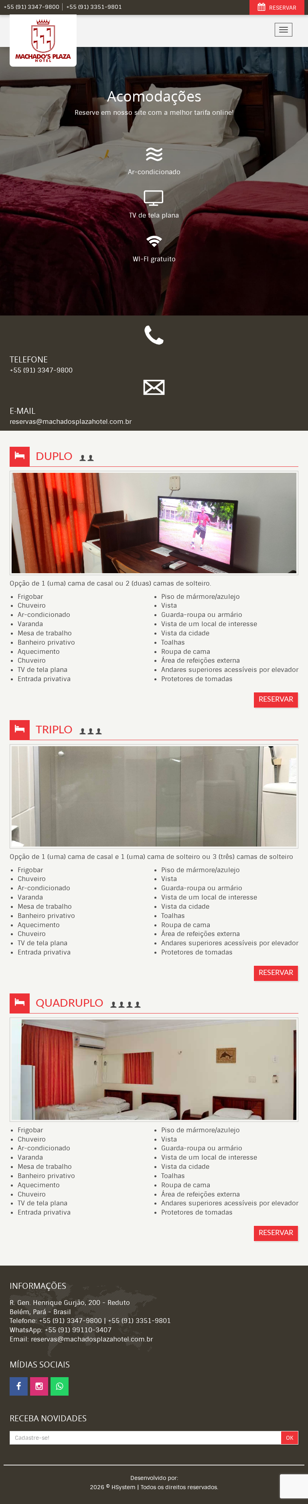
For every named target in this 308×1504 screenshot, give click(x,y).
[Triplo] (154, 796)
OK (289, 1437)
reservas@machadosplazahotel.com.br (71, 421)
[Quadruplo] (154, 1070)
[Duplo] (154, 523)
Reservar (276, 699)
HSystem (123, 1487)
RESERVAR (281, 7)
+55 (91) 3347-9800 (41, 370)
